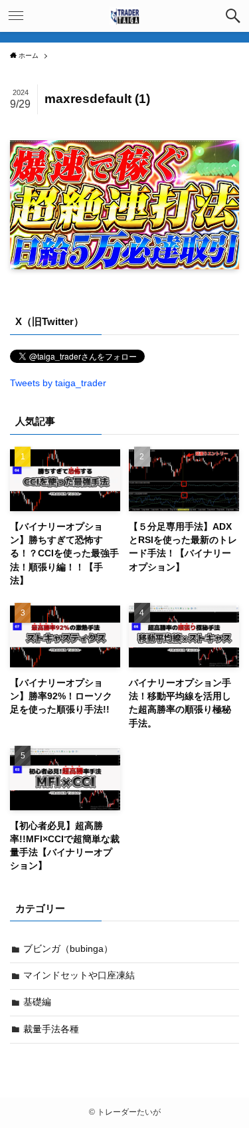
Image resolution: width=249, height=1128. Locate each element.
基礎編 (37, 1002)
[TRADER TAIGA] (124, 16)
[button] (233, 16)
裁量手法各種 (51, 1029)
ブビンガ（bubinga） (68, 949)
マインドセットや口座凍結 (79, 975)
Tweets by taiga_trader (58, 383)
